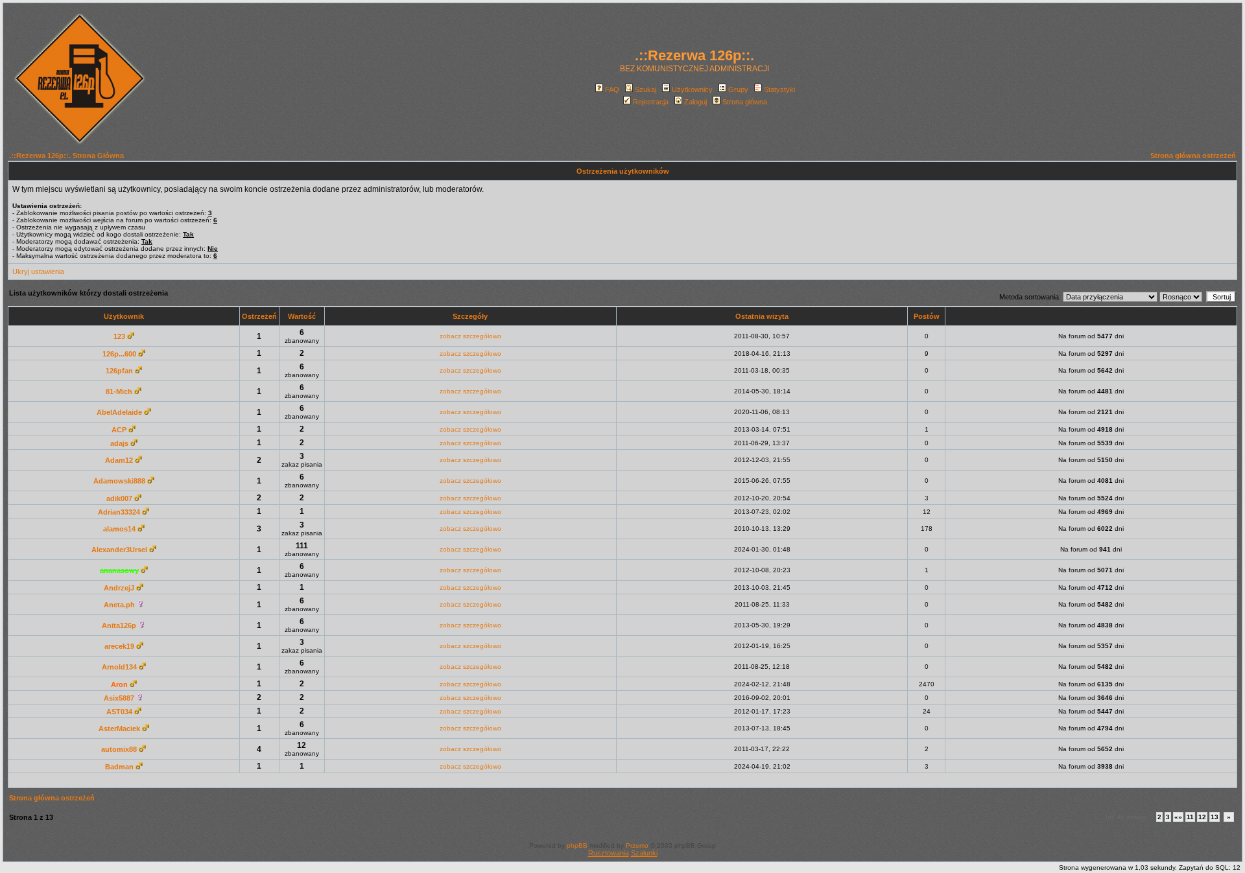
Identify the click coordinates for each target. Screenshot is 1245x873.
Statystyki (779, 89)
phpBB (577, 845)
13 (1214, 817)
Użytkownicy (692, 89)
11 (1190, 817)
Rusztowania (608, 853)
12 (1202, 817)
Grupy (738, 89)
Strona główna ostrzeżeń (1193, 155)
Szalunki (644, 853)
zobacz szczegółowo (470, 336)
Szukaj (645, 89)
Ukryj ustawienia (38, 271)
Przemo (637, 845)
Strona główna (744, 102)
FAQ (612, 89)
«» (1178, 817)
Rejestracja (651, 102)
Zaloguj (695, 102)
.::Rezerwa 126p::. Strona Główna (66, 155)
